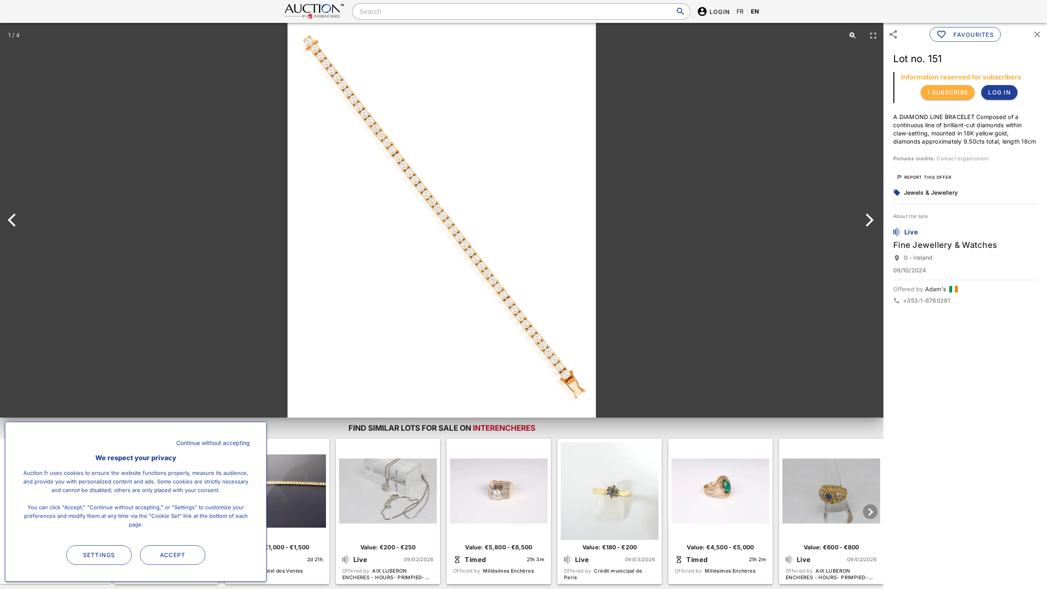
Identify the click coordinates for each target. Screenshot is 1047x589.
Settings (99, 554)
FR (740, 11)
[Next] (868, 220)
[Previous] (15, 220)
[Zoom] (853, 35)
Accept (173, 554)
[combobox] (521, 11)
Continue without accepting (213, 442)
